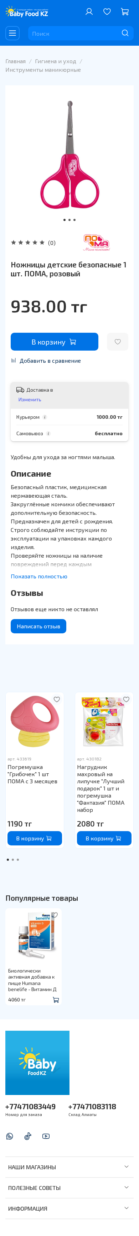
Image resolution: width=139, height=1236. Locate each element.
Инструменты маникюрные (43, 69)
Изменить (30, 399)
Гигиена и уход (55, 60)
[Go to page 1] (8, 860)
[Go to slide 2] (69, 220)
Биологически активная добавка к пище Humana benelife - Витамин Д (32, 979)
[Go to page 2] (13, 860)
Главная (15, 60)
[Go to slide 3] (74, 220)
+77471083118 (92, 1106)
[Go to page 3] (18, 860)
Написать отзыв (38, 626)
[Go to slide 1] (64, 220)
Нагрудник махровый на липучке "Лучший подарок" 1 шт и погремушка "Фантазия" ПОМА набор (100, 788)
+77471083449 (30, 1106)
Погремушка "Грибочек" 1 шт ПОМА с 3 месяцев (32, 773)
